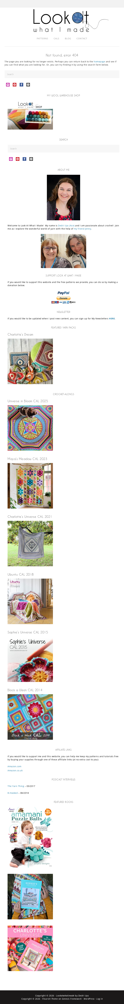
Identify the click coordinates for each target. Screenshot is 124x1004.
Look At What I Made (71, 20)
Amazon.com (14, 766)
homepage (99, 61)
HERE (112, 318)
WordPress (89, 998)
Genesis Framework (72, 998)
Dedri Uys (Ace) (66, 225)
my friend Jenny (82, 228)
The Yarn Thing (16, 786)
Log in (99, 998)
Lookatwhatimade (65, 995)
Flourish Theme (50, 998)
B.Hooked (13, 792)
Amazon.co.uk (15, 770)
